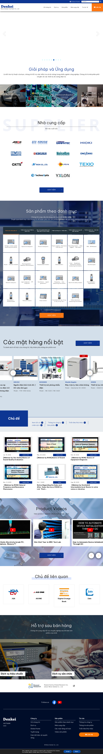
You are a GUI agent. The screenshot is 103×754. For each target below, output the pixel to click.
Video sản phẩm (61, 732)
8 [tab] (58, 59)
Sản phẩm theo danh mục (64, 722)
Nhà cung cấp (60, 725)
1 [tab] (42, 59)
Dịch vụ (33, 725)
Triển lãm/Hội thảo (86, 729)
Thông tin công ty (85, 722)
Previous (5, 33)
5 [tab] (51, 59)
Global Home (75, 1)
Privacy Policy (47, 752)
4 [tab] (49, 59)
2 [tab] (44, 59)
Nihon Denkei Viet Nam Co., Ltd (10, 9)
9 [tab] (60, 59)
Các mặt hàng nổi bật (63, 729)
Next (97, 33)
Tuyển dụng (35, 732)
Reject (76, 751)
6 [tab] (53, 59)
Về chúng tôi (35, 722)
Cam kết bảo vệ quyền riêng (39, 736)
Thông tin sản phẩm (86, 725)
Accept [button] (67, 751)
